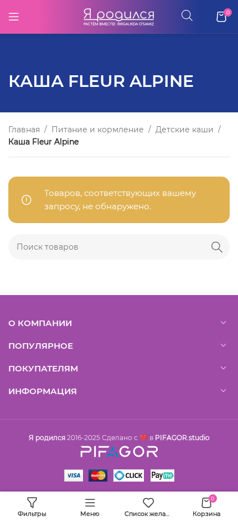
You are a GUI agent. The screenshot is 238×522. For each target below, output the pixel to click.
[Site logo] (119, 16)
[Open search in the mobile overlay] (187, 15)
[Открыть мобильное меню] (14, 17)
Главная (24, 130)
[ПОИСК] (217, 247)
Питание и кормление (97, 130)
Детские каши (185, 130)
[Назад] (22, 56)
